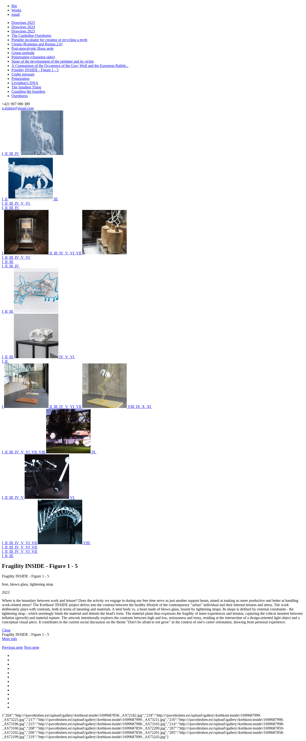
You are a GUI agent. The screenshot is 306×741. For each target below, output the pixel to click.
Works (16, 10)
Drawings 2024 (23, 27)
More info (9, 639)
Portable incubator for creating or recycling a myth (49, 40)
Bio (14, 6)
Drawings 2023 (23, 31)
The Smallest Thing (26, 87)
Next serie (31, 647)
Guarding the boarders (28, 91)
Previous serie (12, 647)
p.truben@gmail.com (18, 108)
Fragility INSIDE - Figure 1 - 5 (35, 70)
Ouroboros (19, 96)
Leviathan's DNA (24, 83)
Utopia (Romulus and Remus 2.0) (36, 44)
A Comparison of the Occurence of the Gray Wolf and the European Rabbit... (69, 66)
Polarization (20, 79)
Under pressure (22, 74)
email (15, 14)
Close (6, 630)
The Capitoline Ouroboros (31, 35)
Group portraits (22, 53)
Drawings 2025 (23, 23)
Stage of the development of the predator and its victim (52, 61)
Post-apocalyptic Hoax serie (32, 48)
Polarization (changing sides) (33, 57)
